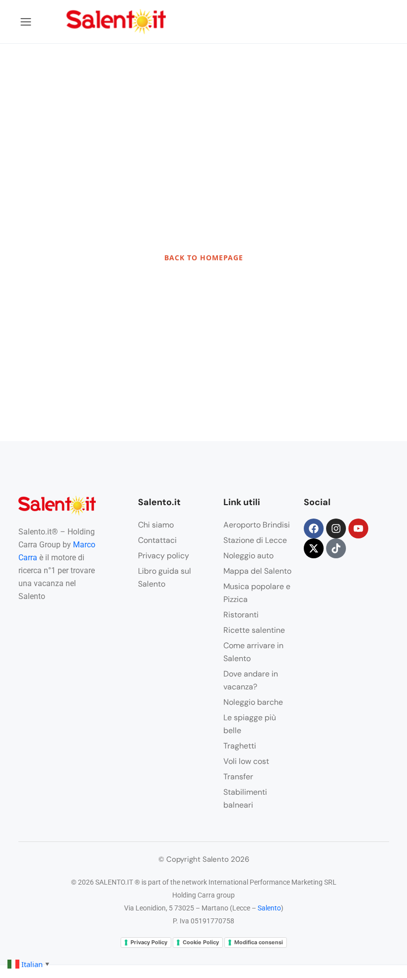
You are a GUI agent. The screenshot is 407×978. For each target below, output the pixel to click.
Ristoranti (241, 614)
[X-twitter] (314, 548)
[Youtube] (358, 528)
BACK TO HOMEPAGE (203, 257)
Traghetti (239, 746)
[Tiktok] (336, 548)
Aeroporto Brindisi (256, 525)
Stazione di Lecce (255, 540)
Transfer (238, 776)
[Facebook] (314, 528)
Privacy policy (163, 555)
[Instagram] (336, 528)
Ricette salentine (254, 630)
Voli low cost (246, 761)
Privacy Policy (149, 942)
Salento (269, 908)
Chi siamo (156, 525)
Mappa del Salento (257, 571)
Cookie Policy (201, 942)
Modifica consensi (258, 942)
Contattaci (157, 540)
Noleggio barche (253, 702)
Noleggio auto (248, 555)
